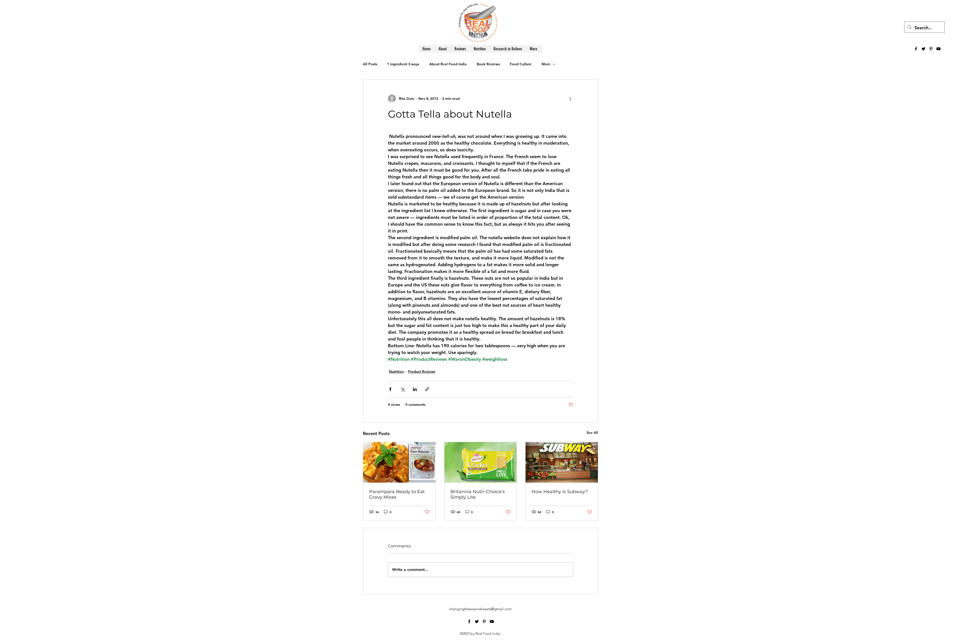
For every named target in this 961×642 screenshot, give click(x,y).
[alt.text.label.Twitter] (923, 48)
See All (592, 432)
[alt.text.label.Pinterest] (930, 48)
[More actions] (570, 99)
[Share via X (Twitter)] (402, 389)
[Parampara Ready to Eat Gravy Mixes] (399, 462)
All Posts (370, 64)
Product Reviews (421, 371)
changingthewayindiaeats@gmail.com (480, 608)
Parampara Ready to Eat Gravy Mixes (397, 494)
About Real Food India (448, 64)
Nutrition (396, 371)
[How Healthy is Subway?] (562, 462)
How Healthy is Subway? (560, 491)
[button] (533, 49)
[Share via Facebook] (390, 389)
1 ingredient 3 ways (403, 64)
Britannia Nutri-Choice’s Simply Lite (477, 494)
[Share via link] (427, 389)
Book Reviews (488, 64)
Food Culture (521, 64)
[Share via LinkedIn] (414, 389)
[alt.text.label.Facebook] (915, 48)
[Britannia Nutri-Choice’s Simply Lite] (480, 462)
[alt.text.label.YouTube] (938, 48)
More (546, 64)
